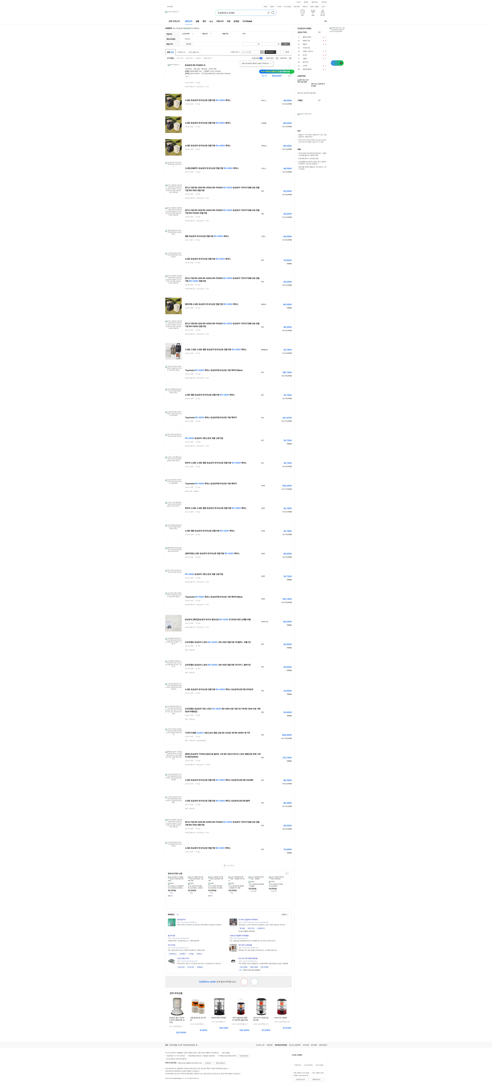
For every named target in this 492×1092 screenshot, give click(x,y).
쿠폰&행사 (200, 967)
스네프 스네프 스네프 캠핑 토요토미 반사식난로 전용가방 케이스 (216, 349)
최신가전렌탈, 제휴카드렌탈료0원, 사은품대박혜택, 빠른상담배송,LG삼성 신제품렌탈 (263, 963)
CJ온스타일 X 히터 (183, 958)
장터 (204, 21)
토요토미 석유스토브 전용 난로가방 (204, 438)
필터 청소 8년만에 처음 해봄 (318, 85)
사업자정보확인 (243, 1056)
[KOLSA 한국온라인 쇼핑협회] (169, 1084)
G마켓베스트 (173, 954)
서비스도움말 (319, 1065)
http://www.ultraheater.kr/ (180, 938)
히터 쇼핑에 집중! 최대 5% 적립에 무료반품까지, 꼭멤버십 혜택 (186, 950)
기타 (243, 34)
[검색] (273, 13)
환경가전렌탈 (264, 967)
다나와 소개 (260, 1045)
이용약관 (269, 1045)
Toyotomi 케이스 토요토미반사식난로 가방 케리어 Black (214, 370)
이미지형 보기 (282, 52)
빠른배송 (188, 44)
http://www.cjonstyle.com (189, 961)
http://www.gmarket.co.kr (180, 948)
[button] (303, 13)
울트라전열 (171, 936)
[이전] (323, 32)
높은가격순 (189, 58)
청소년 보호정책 (294, 1045)
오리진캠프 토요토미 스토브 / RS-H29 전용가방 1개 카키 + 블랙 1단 (218, 665)
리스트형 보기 (278, 52)
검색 (285, 44)
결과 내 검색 (269, 52)
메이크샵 (324, 2)
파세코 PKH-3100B (218, 1018)
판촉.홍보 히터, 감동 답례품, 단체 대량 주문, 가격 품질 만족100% (257, 950)
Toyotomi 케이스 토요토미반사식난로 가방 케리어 (211, 417)
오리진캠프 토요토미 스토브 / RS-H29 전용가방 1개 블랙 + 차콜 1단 (218, 642)
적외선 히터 (251, 928)
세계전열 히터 (181, 920)
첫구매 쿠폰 (190, 967)
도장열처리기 (261, 928)
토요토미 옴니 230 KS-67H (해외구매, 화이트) (176, 1020)
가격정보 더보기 (283, 76)
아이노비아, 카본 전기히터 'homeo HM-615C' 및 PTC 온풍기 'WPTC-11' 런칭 (312, 141)
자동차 (265, 7)
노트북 (305, 66)
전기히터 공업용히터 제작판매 (248, 920)
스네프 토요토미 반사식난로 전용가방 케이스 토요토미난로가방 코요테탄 (219, 780)
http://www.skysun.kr (241, 938)
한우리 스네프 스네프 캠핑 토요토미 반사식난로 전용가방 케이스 (216, 463)
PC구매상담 (287, 7)
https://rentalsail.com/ (250, 961)
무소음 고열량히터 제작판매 (246, 931)
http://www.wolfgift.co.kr (251, 948)
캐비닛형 (204, 69)
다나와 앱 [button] (170, 7)
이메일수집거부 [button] (300, 1079)
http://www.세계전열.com (189, 922)
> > (197, 87)
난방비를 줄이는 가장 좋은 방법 (308, 159)
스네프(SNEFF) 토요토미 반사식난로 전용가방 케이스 (212, 168)
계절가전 (205, 34)
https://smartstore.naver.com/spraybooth (255, 922)
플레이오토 (315, 2)
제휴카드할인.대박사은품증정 (249, 970)
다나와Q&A (247, 21)
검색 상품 (194, 52)
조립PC (272, 7)
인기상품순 (170, 58)
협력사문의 (323, 1045)
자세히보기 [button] (208, 1063)
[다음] (325, 32)
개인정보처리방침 (281, 1045)
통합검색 (188, 21)
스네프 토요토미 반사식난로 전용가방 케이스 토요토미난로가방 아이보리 (219, 689)
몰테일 (306, 2)
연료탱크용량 (193, 71)
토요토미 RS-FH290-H (195, 65)
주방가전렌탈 (243, 967)
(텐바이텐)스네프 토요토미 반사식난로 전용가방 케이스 (212, 553)
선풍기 (305, 59)
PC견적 (279, 7)
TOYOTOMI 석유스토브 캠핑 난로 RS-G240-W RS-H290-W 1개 (217, 733)
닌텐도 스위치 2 (308, 51)
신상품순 (198, 58)
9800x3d (306, 41)
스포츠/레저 (186, 34)
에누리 (299, 2)
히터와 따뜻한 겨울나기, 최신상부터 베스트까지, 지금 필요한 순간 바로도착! (199, 963)
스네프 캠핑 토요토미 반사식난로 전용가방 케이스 (210, 395)
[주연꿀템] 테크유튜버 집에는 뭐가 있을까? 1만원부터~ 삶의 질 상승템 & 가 (312, 163)
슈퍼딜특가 (182, 954)
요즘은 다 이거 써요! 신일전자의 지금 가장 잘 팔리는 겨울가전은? (312, 136)
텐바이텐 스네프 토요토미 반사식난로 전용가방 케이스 (211, 304)
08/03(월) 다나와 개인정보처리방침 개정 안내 (186, 1045)
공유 (325, 21)
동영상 (236, 21)
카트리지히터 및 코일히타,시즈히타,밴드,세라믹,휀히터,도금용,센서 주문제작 (199, 925)
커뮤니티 (305, 7)
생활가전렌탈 (254, 967)
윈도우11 (306, 62)
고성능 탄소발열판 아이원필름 (239, 936)
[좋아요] (254, 981)
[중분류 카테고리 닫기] (191, 34)
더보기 (323, 7)
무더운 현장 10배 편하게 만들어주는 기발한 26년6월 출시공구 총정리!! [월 (312, 154)
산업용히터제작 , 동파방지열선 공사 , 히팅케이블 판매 (183, 941)
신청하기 (284, 914)
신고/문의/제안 (308, 1065)
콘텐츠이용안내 (220, 1063)
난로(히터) (188, 69)
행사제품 (242, 928)
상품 (197, 21)
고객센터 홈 (297, 1065)
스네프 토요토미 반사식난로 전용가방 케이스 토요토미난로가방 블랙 (217, 801)
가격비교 (181, 52)
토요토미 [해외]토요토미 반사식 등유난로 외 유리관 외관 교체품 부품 (218, 619)
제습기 (305, 44)
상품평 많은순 (207, 58)
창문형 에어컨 (307, 69)
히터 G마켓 (171, 945)
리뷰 (228, 21)
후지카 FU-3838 (280, 1018)
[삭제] (268, 13)
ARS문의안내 (316, 1079)
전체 (170, 52)
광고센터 (314, 1045)
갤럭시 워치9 (307, 37)
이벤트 (312, 7)
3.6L (200, 71)
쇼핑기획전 (297, 7)
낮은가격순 (179, 58)
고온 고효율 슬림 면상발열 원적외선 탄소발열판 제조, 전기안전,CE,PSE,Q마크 (252, 941)
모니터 (305, 55)
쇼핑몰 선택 (234, 52)
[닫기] (271, 63)
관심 (199, 83)
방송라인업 (181, 967)
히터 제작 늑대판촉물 (245, 945)
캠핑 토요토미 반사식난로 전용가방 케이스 (207, 236)
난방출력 (206, 71)
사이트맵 (306, 1045)
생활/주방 (225, 34)
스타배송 (191, 954)
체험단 (317, 7)
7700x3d (306, 48)
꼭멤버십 (199, 954)
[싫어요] (244, 981)
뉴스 (211, 21)
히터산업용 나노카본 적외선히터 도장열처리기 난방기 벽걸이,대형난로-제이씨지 (261, 925)
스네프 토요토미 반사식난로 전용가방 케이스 (208, 100)
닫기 (187, 76)
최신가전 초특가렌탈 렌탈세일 (248, 958)
